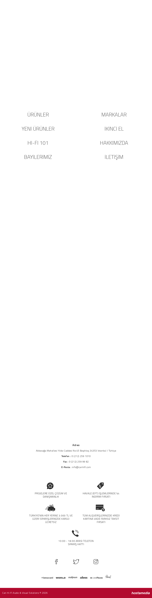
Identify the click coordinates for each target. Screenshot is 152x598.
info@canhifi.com (81, 467)
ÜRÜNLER (38, 114)
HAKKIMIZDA (114, 142)
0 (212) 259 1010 (81, 456)
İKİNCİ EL (114, 128)
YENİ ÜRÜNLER (38, 128)
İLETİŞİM (114, 156)
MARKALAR (114, 114)
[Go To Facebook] (56, 561)
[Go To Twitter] (76, 561)
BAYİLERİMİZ (38, 156)
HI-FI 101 (38, 142)
